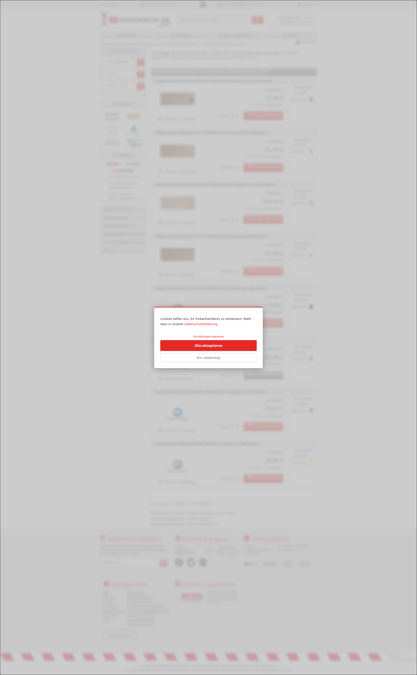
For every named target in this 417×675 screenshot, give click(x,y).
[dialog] (208, 337)
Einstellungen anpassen (208, 336)
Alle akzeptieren (209, 345)
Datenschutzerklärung (200, 324)
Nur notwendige (208, 358)
